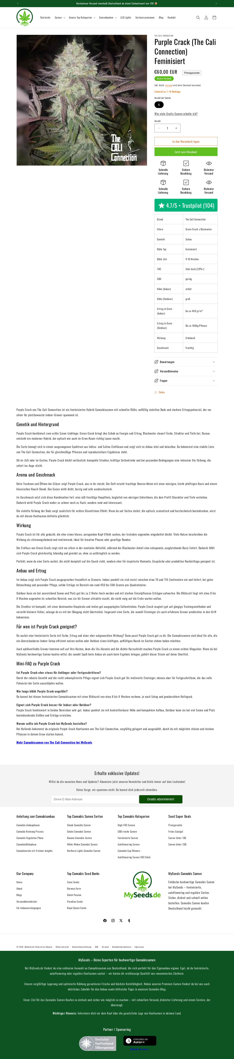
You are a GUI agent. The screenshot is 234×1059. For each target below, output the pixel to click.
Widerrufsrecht (62, 946)
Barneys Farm (74, 888)
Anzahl (157, 121)
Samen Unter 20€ (177, 844)
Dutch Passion (74, 895)
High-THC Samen (126, 825)
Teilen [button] (162, 392)
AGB (96, 946)
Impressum (139, 946)
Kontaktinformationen (121, 946)
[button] (60, 17)
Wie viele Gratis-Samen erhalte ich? (176, 113)
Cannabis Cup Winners (129, 851)
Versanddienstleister (26, 901)
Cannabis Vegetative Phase (30, 838)
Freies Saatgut (175, 831)
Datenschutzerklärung (81, 946)
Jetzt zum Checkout (186, 152)
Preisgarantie (192, 72)
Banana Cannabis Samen (79, 838)
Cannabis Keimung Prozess (30, 831)
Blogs (19, 895)
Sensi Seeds (73, 882)
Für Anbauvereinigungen (28, 908)
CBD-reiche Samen (127, 831)
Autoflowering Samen (128, 844)
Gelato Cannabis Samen (79, 831)
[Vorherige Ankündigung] (18, 3)
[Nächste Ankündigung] (216, 3)
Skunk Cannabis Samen (79, 825)
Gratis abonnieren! (160, 799)
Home (19, 882)
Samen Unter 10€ (177, 838)
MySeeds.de (30, 946)
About (19, 888)
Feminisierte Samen (128, 838)
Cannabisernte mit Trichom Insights (34, 851)
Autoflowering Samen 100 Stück (134, 857)
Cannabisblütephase (26, 844)
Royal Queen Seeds (76, 908)
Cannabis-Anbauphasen (28, 825)
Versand (168, 85)
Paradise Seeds (75, 901)
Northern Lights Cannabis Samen (83, 851)
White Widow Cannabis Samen (82, 844)
